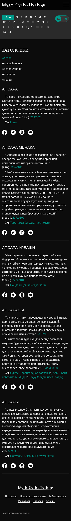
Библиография (57, 496)
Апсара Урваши (12, 68)
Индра (23, 377)
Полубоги (16, 455)
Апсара (7, 58)
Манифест (24, 501)
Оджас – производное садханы (30, 373)
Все (8, 17)
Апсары (7, 79)
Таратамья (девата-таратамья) (30, 222)
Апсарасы (8, 74)
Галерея (38, 501)
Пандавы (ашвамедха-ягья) (28, 285)
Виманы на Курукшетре (39, 455)
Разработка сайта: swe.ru (16, 513)
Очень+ (50, 501)
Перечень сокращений (33, 496)
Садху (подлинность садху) (45, 377)
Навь (13, 122)
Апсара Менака (12, 63)
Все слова (11, 496)
